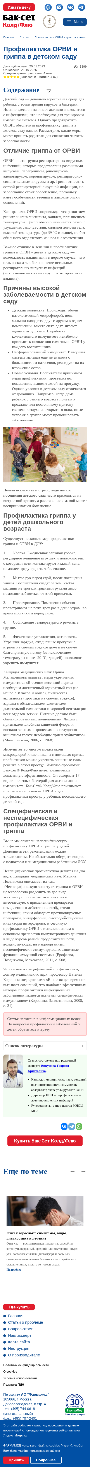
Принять (16, 1460)
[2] (8, 77)
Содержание (21, 89)
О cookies (10, 1371)
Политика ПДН (13, 1384)
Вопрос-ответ (20, 1329)
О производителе (24, 1355)
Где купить (19, 1307)
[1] (5, 77)
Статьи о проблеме (25, 1322)
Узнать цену (19, 7)
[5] (18, 77)
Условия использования (20, 1378)
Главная (15, 1316)
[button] (45, 1046)
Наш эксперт (19, 1335)
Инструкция (18, 1348)
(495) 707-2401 (25, 1418)
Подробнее (14, 1269)
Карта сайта (19, 1342)
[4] (14, 77)
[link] (45, 1232)
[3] (11, 77)
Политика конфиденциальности (26, 1365)
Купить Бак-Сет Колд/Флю (45, 1141)
